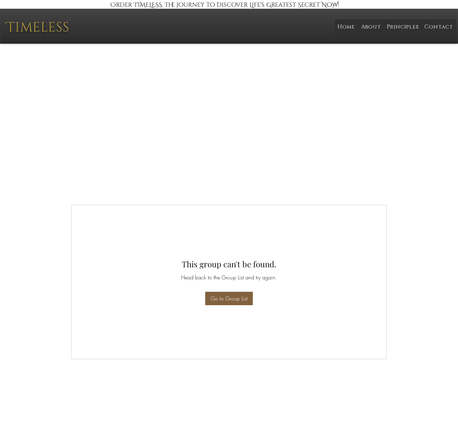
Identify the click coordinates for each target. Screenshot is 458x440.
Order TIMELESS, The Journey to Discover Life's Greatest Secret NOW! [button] (224, 5)
